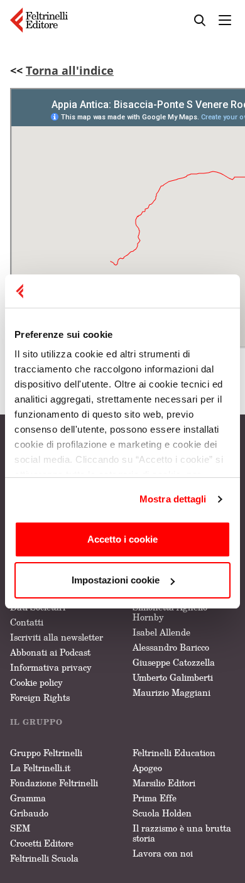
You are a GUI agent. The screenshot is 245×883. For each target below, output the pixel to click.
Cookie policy (36, 682)
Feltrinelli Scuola (44, 858)
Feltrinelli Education (174, 752)
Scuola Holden (162, 813)
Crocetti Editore (42, 843)
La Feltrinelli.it (40, 767)
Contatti (26, 622)
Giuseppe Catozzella (174, 662)
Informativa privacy (51, 667)
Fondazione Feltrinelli (54, 782)
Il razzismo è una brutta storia (182, 833)
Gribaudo (29, 813)
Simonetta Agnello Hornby (170, 612)
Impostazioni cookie (116, 580)
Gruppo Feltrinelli (46, 752)
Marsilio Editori (164, 782)
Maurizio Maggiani (171, 692)
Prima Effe (155, 797)
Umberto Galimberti (173, 677)
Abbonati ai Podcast (50, 652)
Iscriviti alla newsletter (56, 637)
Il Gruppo (36, 722)
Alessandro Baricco (171, 647)
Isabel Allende (161, 632)
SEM (20, 828)
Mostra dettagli (173, 499)
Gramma (28, 797)
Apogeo (147, 767)
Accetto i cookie (122, 539)
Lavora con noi (163, 853)
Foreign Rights (40, 697)
